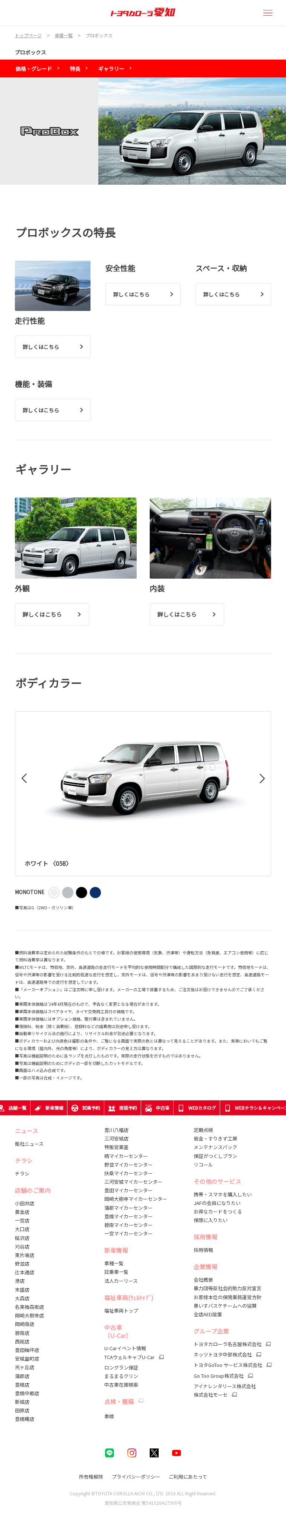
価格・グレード (34, 68)
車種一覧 (114, 1263)
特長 (75, 68)
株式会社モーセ (211, 1394)
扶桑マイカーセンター (128, 1173)
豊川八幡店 (116, 1129)
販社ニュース (30, 1143)
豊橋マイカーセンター (128, 1216)
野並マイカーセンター (128, 1164)
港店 (20, 1280)
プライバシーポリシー (136, 1476)
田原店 (22, 1410)
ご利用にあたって (188, 1476)
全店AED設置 (208, 1314)
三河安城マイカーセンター (133, 1181)
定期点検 (203, 1129)
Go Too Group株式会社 (219, 1376)
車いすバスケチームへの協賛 (225, 1305)
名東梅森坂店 (29, 1306)
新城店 (22, 1401)
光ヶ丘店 (24, 1367)
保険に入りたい (211, 1220)
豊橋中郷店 (27, 1393)
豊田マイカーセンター (128, 1190)
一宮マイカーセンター (128, 1233)
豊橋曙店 (24, 1418)
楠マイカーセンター (126, 1156)
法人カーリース (121, 1280)
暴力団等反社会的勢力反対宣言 (227, 1288)
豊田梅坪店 (27, 1350)
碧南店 (22, 1332)
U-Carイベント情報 (125, 1348)
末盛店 (22, 1289)
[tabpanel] (143, 131)
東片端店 (24, 1255)
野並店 (22, 1263)
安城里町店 (27, 1358)
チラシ (22, 1173)
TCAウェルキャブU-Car (129, 1357)
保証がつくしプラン (215, 1156)
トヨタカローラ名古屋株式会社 (227, 1344)
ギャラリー (111, 68)
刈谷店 (22, 1246)
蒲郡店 (22, 1376)
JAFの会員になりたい (217, 1202)
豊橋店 (22, 1384)
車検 (109, 1416)
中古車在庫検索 (121, 1384)
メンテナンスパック (215, 1147)
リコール (203, 1164)
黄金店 (22, 1211)
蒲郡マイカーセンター (128, 1207)
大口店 (22, 1228)
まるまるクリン (121, 1376)
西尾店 (22, 1341)
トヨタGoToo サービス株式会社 (228, 1365)
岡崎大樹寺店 (29, 1315)
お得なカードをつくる (218, 1211)
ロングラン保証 (121, 1367)
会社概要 (203, 1279)
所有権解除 (91, 1476)
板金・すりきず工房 (215, 1138)
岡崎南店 (24, 1323)
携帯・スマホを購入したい (223, 1194)
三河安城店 (116, 1138)
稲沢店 (22, 1237)
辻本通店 (24, 1272)
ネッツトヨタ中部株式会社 (223, 1354)
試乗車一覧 (116, 1271)
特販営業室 (116, 1147)
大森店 (22, 1298)
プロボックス (30, 52)
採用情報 (203, 1249)
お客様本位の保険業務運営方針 (227, 1297)
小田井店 (24, 1203)
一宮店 (22, 1220)
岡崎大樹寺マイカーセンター (135, 1198)
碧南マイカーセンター (128, 1224)
